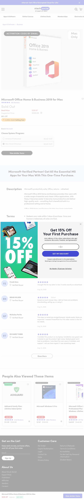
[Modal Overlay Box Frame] (42, 250)
